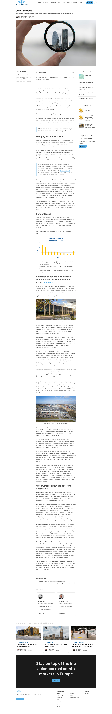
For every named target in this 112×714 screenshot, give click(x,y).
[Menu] (95, 2)
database (48, 282)
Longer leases (19, 75)
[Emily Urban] (73, 649)
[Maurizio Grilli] (17, 17)
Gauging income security (22, 74)
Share (72, 72)
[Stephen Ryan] (19, 17)
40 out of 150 (46, 100)
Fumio (68, 711)
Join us (56, 680)
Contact (75, 2)
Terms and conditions (75, 697)
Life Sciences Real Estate (50, 711)
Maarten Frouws (40, 122)
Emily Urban (78, 649)
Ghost (64, 711)
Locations (69, 2)
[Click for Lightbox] (56, 248)
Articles (63, 2)
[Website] (71, 601)
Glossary (72, 693)
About (39, 2)
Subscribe (89, 2)
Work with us (46, 2)
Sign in (80, 2)
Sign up (71, 695)
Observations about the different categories (23, 82)
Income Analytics (65, 171)
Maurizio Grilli (24, 16)
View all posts (41, 613)
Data (59, 2)
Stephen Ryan (31, 16)
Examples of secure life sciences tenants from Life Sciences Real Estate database (23, 78)
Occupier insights (22, 8)
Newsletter (53, 2)
